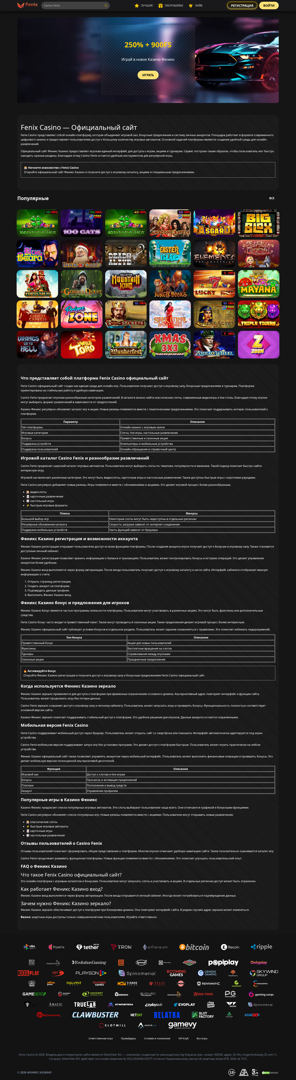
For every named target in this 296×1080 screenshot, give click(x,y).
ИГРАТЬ (148, 75)
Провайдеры (128, 1038)
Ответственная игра (101, 1038)
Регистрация (242, 5)
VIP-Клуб (183, 1038)
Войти (269, 5)
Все (271, 198)
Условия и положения (157, 1038)
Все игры (202, 1038)
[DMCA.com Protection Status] (270, 1072)
